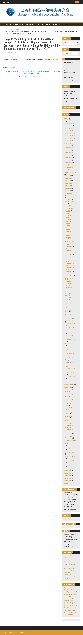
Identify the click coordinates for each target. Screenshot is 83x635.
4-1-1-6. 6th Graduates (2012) (69, 231)
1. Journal (66, 143)
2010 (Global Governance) (68, 428)
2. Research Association (70, 172)
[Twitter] (78, 2)
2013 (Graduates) (69, 262)
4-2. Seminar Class (69, 290)
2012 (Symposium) (70, 460)
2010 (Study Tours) (70, 332)
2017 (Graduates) (69, 274)
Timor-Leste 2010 (70, 339)
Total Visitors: (68, 80)
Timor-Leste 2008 (70, 328)
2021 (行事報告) (69, 133)
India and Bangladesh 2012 (70, 367)
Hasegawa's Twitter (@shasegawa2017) (69, 556)
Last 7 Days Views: (69, 65)
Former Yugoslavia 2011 (70, 348)
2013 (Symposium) (70, 465)
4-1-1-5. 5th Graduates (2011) (69, 225)
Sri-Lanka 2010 (70, 335)
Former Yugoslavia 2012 (70, 361)
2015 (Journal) (68, 150)
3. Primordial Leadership (70, 196)
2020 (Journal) (68, 162)
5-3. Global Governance (70, 420)
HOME (6, 24)
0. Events (66, 118)
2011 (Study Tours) (70, 344)
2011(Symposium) (70, 456)
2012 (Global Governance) (68, 437)
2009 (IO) (67, 392)
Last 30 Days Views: (69, 68)
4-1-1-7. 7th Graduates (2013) (69, 237)
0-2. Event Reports (69, 120)
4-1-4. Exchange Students (69, 279)
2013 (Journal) (68, 145)
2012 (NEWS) (67, 480)
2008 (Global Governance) (68, 424)
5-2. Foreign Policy (69, 402)
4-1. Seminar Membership (67, 206)
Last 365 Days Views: (70, 72)
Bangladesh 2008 (70, 323)
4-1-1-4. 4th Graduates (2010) (69, 219)
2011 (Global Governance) (68, 432)
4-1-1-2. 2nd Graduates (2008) (69, 213)
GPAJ (38, 24)
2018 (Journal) (68, 157)
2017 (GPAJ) (67, 186)
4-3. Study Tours (68, 318)
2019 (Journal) (68, 160)
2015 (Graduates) (69, 270)
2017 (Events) (68, 123)
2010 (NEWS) (67, 475)
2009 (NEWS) (67, 473)
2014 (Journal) (68, 147)
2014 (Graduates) (69, 266)
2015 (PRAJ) (67, 181)
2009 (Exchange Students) (70, 282)
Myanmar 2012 (70, 372)
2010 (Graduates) (69, 249)
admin (9, 52)
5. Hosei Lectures (68, 384)
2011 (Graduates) (69, 254)
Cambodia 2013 (70, 380)
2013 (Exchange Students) (70, 286)
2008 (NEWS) (67, 470)
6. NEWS (66, 469)
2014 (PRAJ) (67, 178)
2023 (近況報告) (68, 170)
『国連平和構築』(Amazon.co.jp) (68, 573)
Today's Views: (68, 62)
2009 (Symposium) (70, 448)
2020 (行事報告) (15, 29)
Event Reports (29, 24)
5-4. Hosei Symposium (70, 440)
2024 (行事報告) (69, 140)
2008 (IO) (67, 389)
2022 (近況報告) (68, 167)
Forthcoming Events (16, 24)
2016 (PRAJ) (67, 183)
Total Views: (67, 77)
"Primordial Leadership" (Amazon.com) (70, 577)
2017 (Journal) (68, 155)
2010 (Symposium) (70, 452)
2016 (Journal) (68, 152)
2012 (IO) (67, 399)
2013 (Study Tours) (70, 376)
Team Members (57, 24)
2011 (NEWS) (67, 478)
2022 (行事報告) (69, 135)
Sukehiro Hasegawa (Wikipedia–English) (69, 569)
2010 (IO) (67, 394)
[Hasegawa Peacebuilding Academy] (40, 13)
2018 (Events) (68, 125)
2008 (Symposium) (70, 444)
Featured (66, 483)
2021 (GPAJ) (67, 193)
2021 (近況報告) (68, 165)
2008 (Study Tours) (70, 320)
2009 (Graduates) (69, 245)
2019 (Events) (68, 128)
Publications (46, 24)
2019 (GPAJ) (67, 191)
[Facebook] (76, 2)
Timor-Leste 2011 (70, 353)
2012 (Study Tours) (70, 357)
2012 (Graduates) (69, 258)
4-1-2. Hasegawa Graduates (69, 242)
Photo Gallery (67, 199)
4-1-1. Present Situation (69, 209)
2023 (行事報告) (69, 138)
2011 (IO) (67, 397)
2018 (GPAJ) (67, 188)
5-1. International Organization (68, 386)
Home (7, 29)
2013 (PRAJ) (67, 176)
